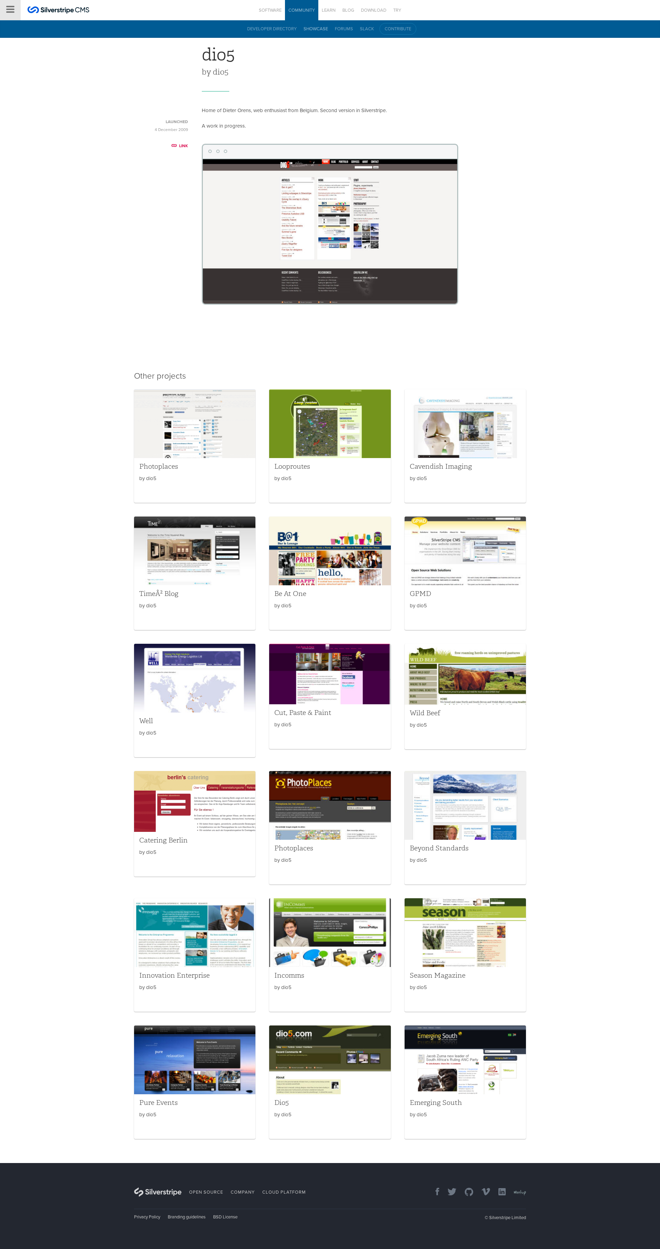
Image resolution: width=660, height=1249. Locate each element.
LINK (183, 145)
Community (301, 10)
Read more (194, 446)
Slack (367, 29)
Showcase (316, 29)
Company (243, 1192)
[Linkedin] (499, 1192)
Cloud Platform (284, 1192)
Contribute (398, 29)
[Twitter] (448, 1192)
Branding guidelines (187, 1217)
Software (270, 10)
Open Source (206, 1192)
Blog (348, 10)
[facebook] (434, 1192)
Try (397, 10)
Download (373, 10)
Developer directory (272, 29)
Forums (344, 29)
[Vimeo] (482, 1192)
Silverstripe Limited (507, 1217)
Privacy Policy (147, 1217)
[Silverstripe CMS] (58, 11)
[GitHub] (465, 1192)
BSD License (225, 1217)
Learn (329, 10)
